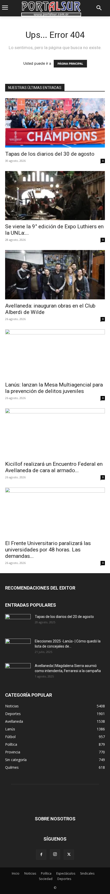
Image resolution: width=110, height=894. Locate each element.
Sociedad (45, 879)
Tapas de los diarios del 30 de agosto (49, 154)
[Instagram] (55, 854)
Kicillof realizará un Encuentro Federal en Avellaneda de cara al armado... (54, 467)
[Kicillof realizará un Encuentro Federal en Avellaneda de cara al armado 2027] (55, 433)
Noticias (30, 873)
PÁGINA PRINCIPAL (70, 63)
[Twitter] (69, 855)
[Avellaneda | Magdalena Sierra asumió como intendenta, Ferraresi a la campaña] (18, 672)
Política (46, 873)
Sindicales (87, 873)
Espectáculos (65, 873)
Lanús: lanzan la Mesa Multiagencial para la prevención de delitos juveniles (54, 388)
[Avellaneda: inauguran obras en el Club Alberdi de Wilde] (55, 274)
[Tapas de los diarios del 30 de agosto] (55, 123)
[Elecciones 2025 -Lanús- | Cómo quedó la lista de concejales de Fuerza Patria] (18, 648)
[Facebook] (41, 855)
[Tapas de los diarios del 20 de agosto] (18, 623)
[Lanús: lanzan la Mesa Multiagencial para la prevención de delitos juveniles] (55, 354)
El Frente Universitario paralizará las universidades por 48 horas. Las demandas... (48, 549)
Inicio (15, 873)
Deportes (64, 879)
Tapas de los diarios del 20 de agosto (64, 617)
